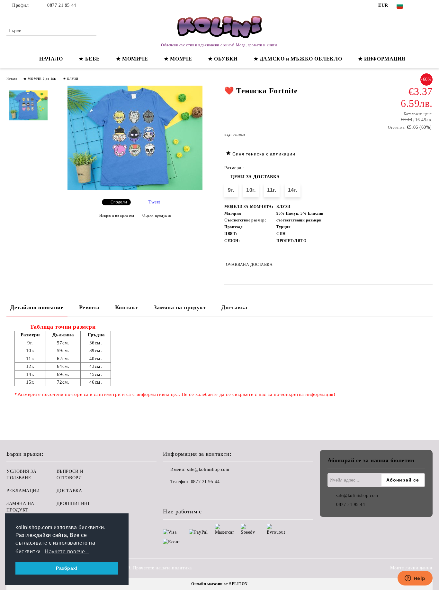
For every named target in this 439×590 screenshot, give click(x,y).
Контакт (126, 307)
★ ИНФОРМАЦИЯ (382, 58)
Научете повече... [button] (67, 551)
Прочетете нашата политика (162, 568)
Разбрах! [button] (66, 568)
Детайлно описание (37, 307)
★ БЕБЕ (89, 58)
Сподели (119, 202)
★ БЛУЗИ (70, 78)
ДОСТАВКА (69, 490)
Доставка (234, 307)
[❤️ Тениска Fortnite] (134, 188)
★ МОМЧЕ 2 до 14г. (40, 78)
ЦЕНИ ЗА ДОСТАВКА (255, 176)
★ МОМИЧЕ (132, 58)
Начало (11, 78)
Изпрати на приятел (116, 215)
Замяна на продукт (180, 307)
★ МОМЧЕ (178, 58)
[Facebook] (419, 5)
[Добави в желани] (428, 264)
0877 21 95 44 (61, 5)
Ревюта (89, 307)
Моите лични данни (411, 568)
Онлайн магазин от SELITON (219, 584)
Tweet (154, 202)
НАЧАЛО (51, 58)
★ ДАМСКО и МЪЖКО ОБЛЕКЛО (298, 58)
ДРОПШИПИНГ (74, 503)
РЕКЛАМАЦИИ (23, 490)
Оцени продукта (156, 215)
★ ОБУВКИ (222, 58)
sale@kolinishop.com (208, 469)
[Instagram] (429, 5)
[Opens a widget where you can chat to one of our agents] (415, 579)
